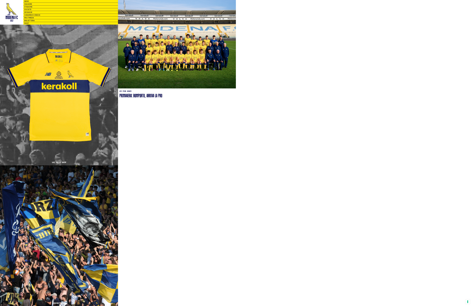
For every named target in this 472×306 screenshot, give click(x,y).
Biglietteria (29, 21)
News (26, 1)
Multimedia (29, 18)
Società (27, 9)
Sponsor (28, 12)
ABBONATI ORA (59, 303)
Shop (26, 23)
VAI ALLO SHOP (59, 162)
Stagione (28, 7)
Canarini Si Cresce (32, 15)
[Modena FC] (12, 12)
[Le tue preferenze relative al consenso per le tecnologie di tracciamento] (467, 301)
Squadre (28, 4)
